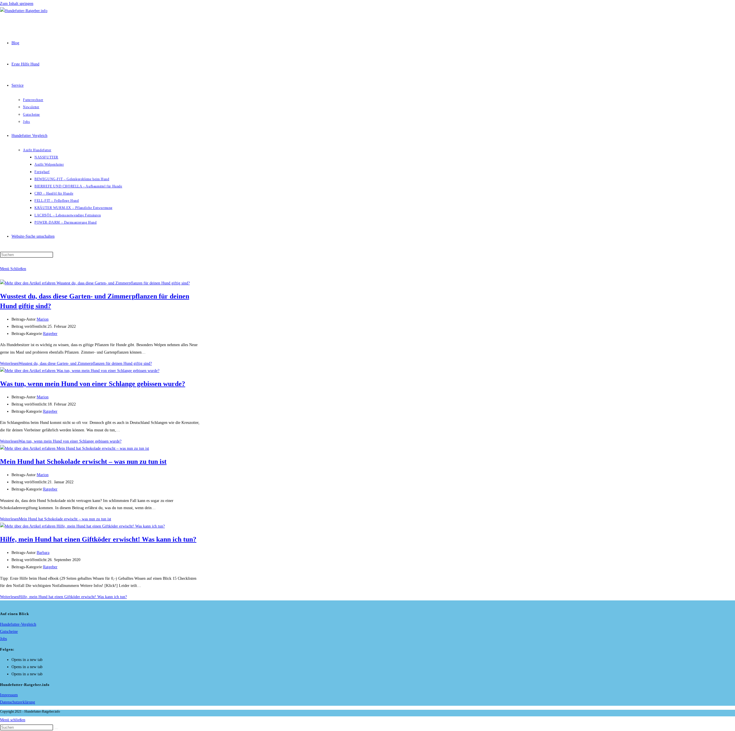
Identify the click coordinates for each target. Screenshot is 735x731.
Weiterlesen (76, 363)
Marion (43, 319)
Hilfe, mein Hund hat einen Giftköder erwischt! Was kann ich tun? (98, 539)
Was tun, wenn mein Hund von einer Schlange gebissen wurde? (92, 383)
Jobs (3, 639)
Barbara (43, 552)
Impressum (9, 695)
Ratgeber (50, 333)
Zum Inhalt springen (16, 3)
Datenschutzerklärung (17, 702)
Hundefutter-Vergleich (18, 624)
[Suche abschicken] (56, 728)
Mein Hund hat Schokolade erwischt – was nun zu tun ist (83, 461)
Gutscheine (9, 631)
